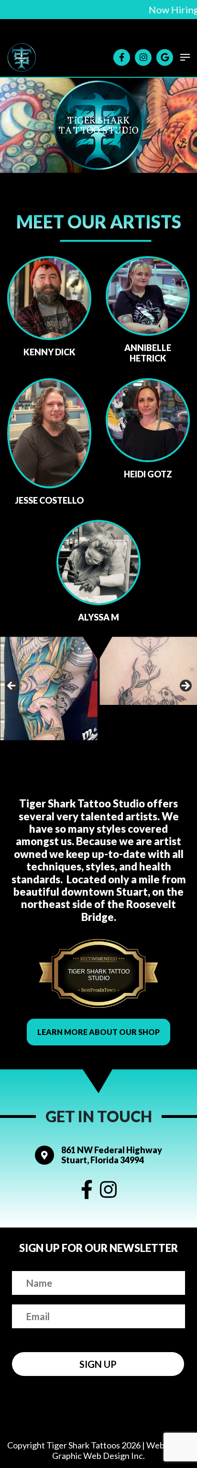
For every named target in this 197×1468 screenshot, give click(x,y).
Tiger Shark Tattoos (83, 1445)
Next (185, 686)
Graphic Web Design (91, 1456)
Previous (12, 686)
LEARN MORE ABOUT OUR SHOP (98, 1031)
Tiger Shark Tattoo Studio (99, 975)
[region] (98, 688)
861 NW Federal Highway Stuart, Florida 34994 (111, 1155)
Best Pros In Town (99, 962)
